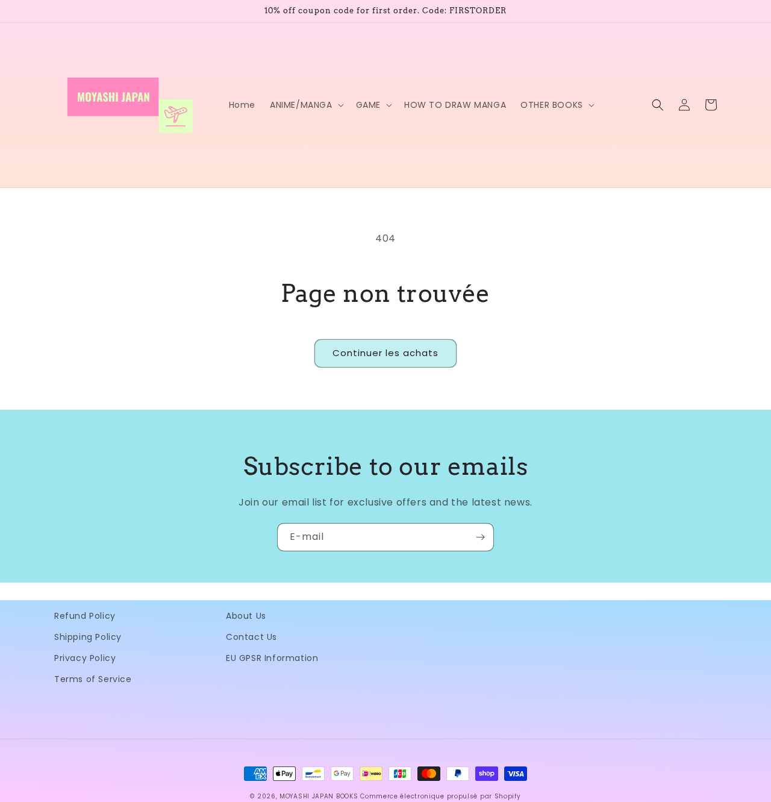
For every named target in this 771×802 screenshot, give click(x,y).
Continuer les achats (385, 352)
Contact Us (251, 637)
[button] (306, 104)
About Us (246, 616)
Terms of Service (93, 679)
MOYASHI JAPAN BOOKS (318, 796)
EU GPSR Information (272, 658)
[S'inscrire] (480, 537)
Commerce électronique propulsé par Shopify (440, 796)
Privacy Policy (85, 658)
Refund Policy (85, 616)
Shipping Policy (88, 637)
